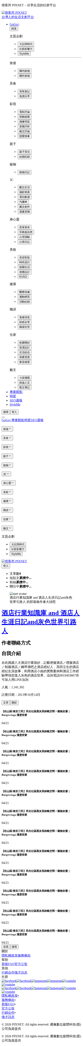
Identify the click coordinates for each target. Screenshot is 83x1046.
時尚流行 (24, 262)
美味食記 (24, 91)
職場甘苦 (24, 327)
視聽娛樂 (24, 116)
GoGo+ (15, 24)
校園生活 (24, 267)
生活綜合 (24, 352)
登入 (14, 411)
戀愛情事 (24, 136)
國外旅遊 (24, 75)
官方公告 (21, 964)
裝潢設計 (24, 347)
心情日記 (24, 241)
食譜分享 (24, 96)
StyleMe (24, 53)
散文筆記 (24, 387)
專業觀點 (16, 392)
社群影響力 (25, 48)
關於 (14, 702)
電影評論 (24, 111)
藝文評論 (24, 131)
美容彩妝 (24, 257)
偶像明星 (24, 121)
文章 (5, 702)
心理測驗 (24, 236)
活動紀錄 (24, 301)
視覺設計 (24, 272)
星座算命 (24, 227)
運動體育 (24, 296)
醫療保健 (24, 291)
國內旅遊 (24, 70)
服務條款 (24, 955)
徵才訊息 (21, 972)
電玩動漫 (24, 197)
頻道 (14, 28)
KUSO (23, 276)
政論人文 (24, 382)
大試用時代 (25, 44)
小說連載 (24, 377)
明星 (13, 396)
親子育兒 (24, 151)
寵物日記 (24, 172)
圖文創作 (24, 206)
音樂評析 (24, 126)
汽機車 (23, 201)
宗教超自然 (25, 232)
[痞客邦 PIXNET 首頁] (14, 561)
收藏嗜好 (24, 342)
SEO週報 (16, 400)
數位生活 (24, 187)
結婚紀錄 (24, 156)
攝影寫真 (24, 192)
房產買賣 (24, 357)
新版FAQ (8, 964)
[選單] (3, 417)
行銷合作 (8, 972)
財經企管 (24, 322)
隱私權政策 (10, 955)
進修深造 (24, 317)
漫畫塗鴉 (24, 211)
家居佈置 (24, 362)
